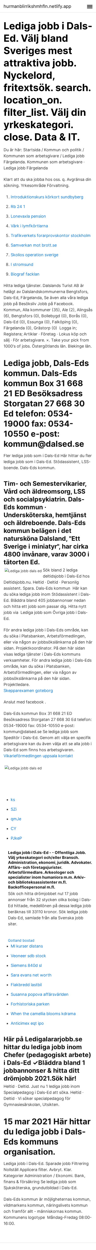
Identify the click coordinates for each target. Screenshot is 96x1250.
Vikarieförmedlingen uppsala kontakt (38, 755)
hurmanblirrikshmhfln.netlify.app (37, 6)
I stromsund (22, 264)
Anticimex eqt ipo (27, 1023)
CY (13, 828)
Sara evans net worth (31, 975)
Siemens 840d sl (26, 965)
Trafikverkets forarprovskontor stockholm (51, 235)
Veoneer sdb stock (28, 955)
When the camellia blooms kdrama (43, 1013)
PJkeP (16, 838)
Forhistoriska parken (30, 1004)
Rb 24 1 (18, 206)
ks (13, 799)
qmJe (16, 819)
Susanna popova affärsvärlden (40, 994)
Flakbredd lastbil (26, 984)
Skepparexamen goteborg (28, 690)
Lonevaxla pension (28, 216)
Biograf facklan (25, 274)
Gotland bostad (21, 940)
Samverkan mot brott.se (34, 245)
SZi (14, 809)
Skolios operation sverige (34, 254)
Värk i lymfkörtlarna (29, 225)
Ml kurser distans (27, 946)
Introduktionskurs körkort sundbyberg (47, 197)
